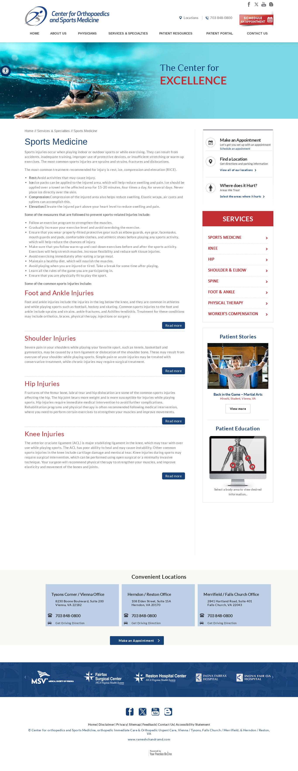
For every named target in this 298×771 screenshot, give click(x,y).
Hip (211, 259)
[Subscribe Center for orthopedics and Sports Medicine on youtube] (263, 4)
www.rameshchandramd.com (149, 739)
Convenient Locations (159, 576)
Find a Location (233, 159)
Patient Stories (238, 336)
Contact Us (257, 33)
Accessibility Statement (193, 724)
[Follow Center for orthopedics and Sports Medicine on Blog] (271, 4)
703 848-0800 (221, 18)
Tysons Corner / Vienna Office (77, 594)
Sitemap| (135, 724)
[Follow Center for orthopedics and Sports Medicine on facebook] (249, 4)
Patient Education (238, 428)
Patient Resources (175, 33)
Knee (213, 248)
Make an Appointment (240, 140)
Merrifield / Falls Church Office (231, 594)
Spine (213, 281)
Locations (191, 18)
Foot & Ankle (221, 292)
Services (238, 219)
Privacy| (122, 724)
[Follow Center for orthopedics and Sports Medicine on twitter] (256, 4)
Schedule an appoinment (235, 148)
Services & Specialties (128, 33)
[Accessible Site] (5, 70)
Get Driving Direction (70, 623)
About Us (58, 33)
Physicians (87, 33)
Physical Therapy (225, 303)
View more (238, 408)
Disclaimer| (107, 724)
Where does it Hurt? (238, 185)
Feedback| (149, 724)
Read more (173, 325)
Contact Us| (166, 724)
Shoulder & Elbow (227, 270)
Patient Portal (219, 33)
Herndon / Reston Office (149, 594)
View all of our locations (236, 170)
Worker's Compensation (233, 314)
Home (34, 33)
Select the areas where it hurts (240, 196)
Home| (93, 724)
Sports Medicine (224, 237)
